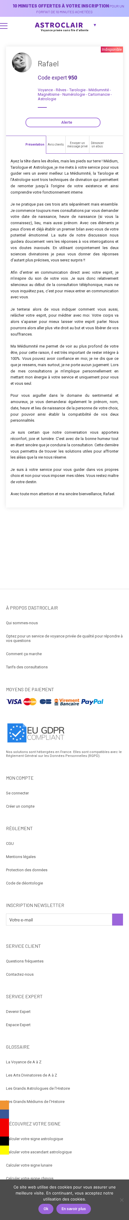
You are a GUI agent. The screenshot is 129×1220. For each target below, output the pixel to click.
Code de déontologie (24, 883)
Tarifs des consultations (27, 667)
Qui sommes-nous (22, 623)
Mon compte (122, 26)
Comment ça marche (24, 654)
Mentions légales (21, 856)
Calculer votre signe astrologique (34, 1139)
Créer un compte (20, 806)
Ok (46, 1208)
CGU (10, 843)
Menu (4, 25)
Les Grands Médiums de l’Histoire (35, 1101)
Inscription (117, 920)
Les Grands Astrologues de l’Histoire (38, 1088)
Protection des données (26, 870)
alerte (66, 122)
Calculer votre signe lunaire (29, 1165)
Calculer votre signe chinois (29, 1178)
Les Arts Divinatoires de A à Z (31, 1075)
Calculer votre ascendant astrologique (39, 1152)
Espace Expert (18, 1025)
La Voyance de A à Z (23, 1062)
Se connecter (17, 793)
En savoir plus (74, 1208)
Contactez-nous (20, 974)
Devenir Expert (18, 1011)
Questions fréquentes (25, 961)
